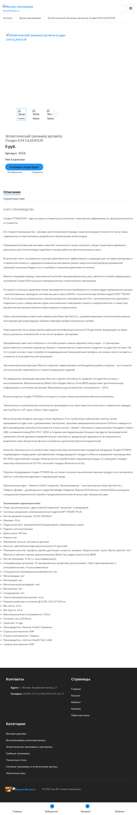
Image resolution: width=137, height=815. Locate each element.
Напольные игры (16, 773)
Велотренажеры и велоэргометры (25, 740)
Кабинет (120, 811)
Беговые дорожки (16, 733)
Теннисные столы (16, 759)
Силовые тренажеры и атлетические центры (31, 766)
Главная (17, 811)
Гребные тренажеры (18, 753)
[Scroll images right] (55, 114)
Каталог (75, 695)
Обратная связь (80, 715)
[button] (13, 172)
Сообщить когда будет (24, 167)
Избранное (51, 808)
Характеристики (14, 198)
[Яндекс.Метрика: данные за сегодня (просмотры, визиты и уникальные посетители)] (23, 789)
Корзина (85, 808)
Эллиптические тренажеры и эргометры (29, 746)
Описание (12, 192)
